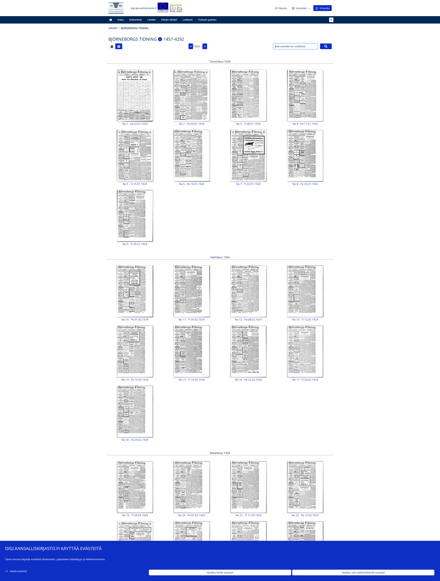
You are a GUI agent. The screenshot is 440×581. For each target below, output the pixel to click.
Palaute (282, 8)
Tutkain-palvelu (207, 19)
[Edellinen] (191, 46)
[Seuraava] (204, 46)
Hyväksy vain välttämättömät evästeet (363, 572)
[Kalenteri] (112, 46)
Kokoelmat (135, 19)
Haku (121, 19)
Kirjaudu (324, 8)
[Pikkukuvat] (118, 46)
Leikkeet (188, 19)
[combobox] (197, 46)
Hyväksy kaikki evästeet (220, 572)
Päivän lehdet (169, 19)
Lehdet (151, 19)
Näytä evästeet (18, 571)
